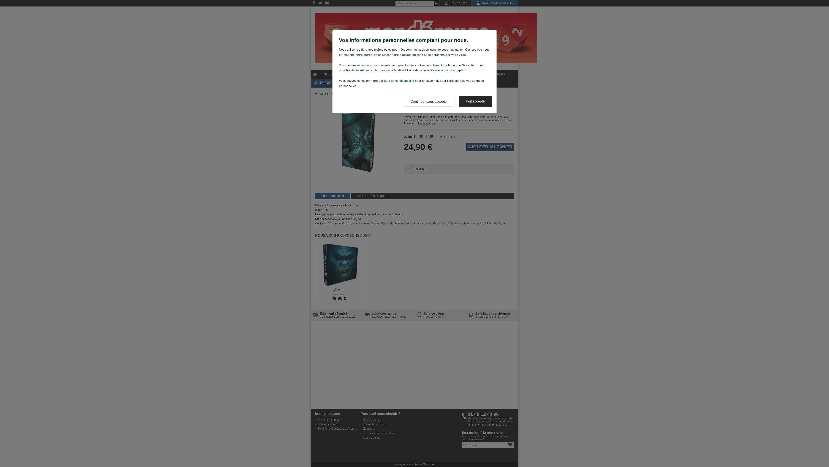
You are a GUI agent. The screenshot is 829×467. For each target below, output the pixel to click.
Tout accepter (475, 101)
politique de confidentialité (396, 80)
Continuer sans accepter (429, 101)
